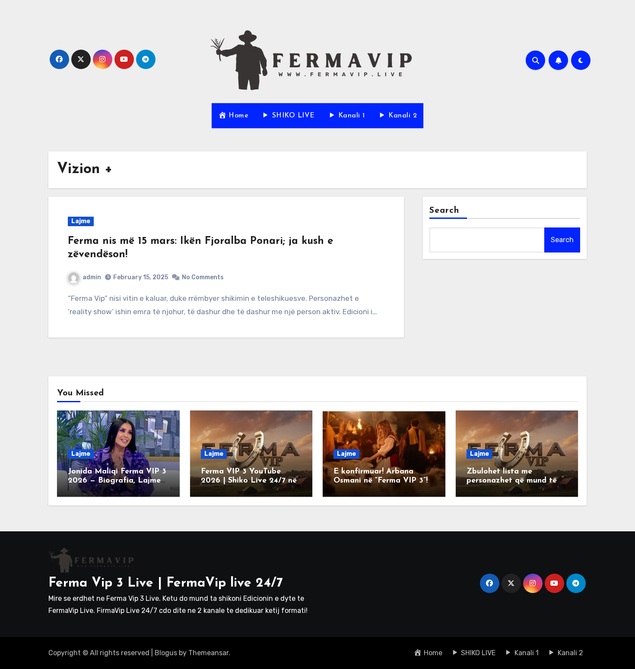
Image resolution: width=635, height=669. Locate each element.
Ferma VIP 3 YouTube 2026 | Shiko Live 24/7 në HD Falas (249, 481)
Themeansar (208, 653)
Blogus (166, 653)
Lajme (80, 221)
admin (92, 277)
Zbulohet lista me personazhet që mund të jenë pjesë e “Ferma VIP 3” (515, 481)
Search (444, 210)
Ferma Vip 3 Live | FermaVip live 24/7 (165, 583)
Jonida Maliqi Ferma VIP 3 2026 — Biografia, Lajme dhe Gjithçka (117, 481)
